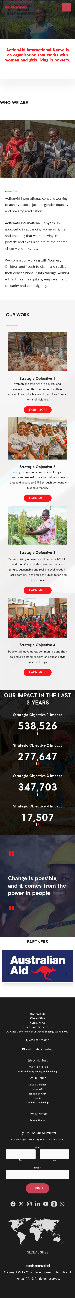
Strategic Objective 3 (37, 553)
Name (37, 1147)
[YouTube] (45, 1204)
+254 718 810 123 (37, 1067)
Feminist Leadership (37, 1103)
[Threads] (54, 1204)
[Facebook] (13, 1204)
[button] (10, 974)
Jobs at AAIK (37, 1089)
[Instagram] (29, 1204)
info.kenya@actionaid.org (39, 1049)
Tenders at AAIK (37, 1094)
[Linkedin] (37, 1204)
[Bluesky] (62, 1204)
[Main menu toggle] (66, 7)
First (20, 1160)
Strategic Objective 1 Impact (37, 715)
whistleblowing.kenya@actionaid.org (37, 1072)
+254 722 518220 (39, 1040)
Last (54, 1160)
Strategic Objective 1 (37, 379)
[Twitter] (21, 1204)
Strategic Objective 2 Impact (37, 745)
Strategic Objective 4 (37, 645)
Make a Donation (37, 1085)
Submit (37, 1188)
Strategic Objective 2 (37, 467)
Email (37, 1168)
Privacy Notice (37, 1121)
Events (37, 1098)
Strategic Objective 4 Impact (37, 806)
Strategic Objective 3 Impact (37, 776)
